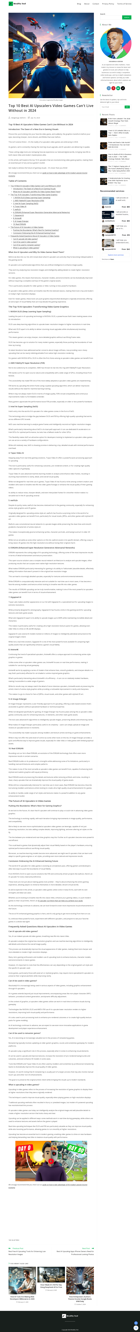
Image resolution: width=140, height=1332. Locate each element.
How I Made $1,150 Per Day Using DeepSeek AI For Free (51, 1286)
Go (127, 107)
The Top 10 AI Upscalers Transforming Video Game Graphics (34, 195)
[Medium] (118, 88)
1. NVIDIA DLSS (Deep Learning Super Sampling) (31, 198)
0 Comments (122, 125)
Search (102, 14)
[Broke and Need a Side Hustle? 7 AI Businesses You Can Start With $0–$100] (103, 145)
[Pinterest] (113, 88)
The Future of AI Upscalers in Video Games (27, 227)
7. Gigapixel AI (18, 215)
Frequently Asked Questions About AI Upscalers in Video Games (35, 236)
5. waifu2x (17, 209)
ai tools (16, 1240)
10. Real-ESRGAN (19, 224)
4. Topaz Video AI (19, 206)
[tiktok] (123, 88)
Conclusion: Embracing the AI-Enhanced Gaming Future (34, 233)
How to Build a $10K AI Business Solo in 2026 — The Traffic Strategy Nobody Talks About (119, 156)
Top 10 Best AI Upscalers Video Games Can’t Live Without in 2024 (36, 186)
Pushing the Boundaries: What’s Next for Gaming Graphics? (36, 230)
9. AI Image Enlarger (21, 221)
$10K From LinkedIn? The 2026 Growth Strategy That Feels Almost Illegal (119, 121)
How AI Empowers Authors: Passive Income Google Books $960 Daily (80, 1299)
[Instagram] (109, 88)
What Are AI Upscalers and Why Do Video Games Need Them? (36, 192)
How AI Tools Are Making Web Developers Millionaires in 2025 (22, 1298)
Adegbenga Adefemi (18, 118)
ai (12, 1240)
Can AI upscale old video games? (25, 239)
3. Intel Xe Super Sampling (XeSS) (25, 203)
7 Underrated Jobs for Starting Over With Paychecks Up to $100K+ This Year (119, 180)
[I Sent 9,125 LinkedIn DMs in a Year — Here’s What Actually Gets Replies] (103, 133)
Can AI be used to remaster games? (26, 245)
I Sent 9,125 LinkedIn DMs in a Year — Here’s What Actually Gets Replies (119, 133)
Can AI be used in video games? (25, 242)
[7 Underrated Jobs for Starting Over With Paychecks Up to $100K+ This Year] (103, 181)
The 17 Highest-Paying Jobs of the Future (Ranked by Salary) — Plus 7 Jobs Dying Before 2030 (119, 168)
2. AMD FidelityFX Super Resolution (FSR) (28, 200)
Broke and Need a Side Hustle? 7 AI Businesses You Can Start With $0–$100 (119, 144)
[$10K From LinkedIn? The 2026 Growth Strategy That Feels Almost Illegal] (103, 121)
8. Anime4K (17, 218)
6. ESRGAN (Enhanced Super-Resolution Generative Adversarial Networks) (41, 212)
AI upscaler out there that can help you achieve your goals (60, 901)
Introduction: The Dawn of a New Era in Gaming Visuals (34, 189)
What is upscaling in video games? (26, 248)
